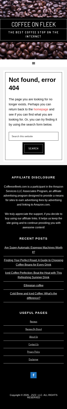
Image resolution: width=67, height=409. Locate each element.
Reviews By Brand (33, 329)
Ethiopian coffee (33, 285)
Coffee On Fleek (34, 24)
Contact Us (33, 344)
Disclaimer (33, 359)
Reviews (33, 321)
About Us (33, 336)
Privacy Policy (33, 351)
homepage (41, 109)
